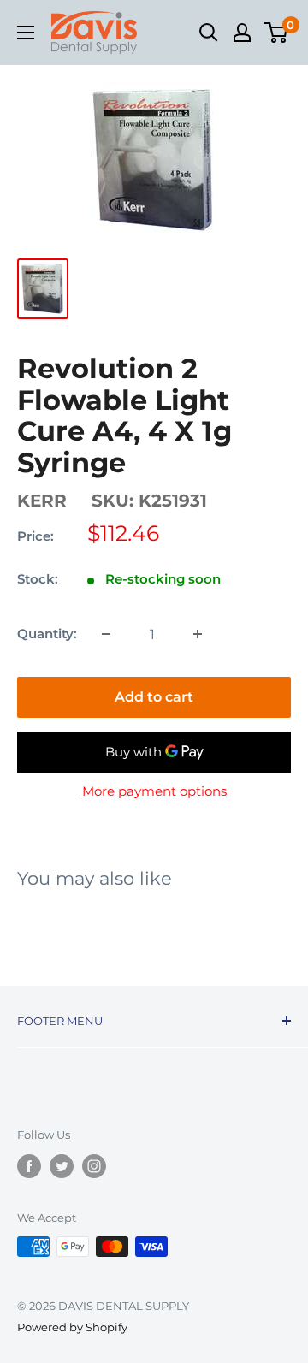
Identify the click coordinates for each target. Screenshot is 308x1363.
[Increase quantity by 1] (198, 634)
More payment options (154, 791)
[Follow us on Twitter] (62, 1166)
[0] (276, 32)
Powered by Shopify (72, 1327)
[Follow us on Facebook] (29, 1166)
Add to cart (154, 697)
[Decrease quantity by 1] (106, 634)
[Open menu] (25, 32)
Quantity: (47, 633)
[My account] (242, 32)
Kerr (42, 500)
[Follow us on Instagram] (94, 1166)
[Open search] (208, 32)
